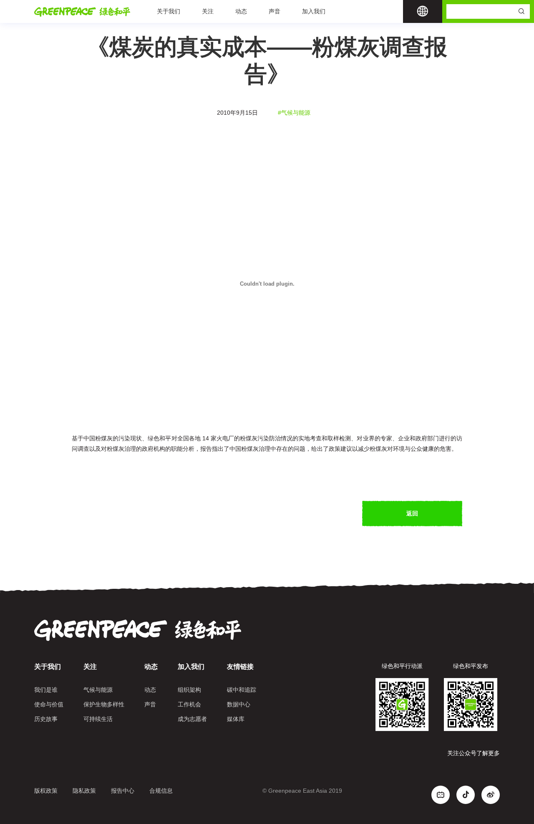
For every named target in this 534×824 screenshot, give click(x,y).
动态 (241, 11)
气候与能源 (98, 689)
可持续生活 (98, 719)
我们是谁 (46, 689)
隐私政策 (84, 790)
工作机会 (189, 704)
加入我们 (313, 11)
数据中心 (238, 704)
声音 (274, 11)
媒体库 (235, 719)
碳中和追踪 (241, 689)
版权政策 (46, 790)
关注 (208, 11)
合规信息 (161, 790)
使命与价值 (48, 704)
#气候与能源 (294, 112)
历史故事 (46, 719)
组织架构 (189, 689)
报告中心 (122, 790)
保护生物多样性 (103, 704)
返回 (412, 513)
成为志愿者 (192, 719)
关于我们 (168, 11)
